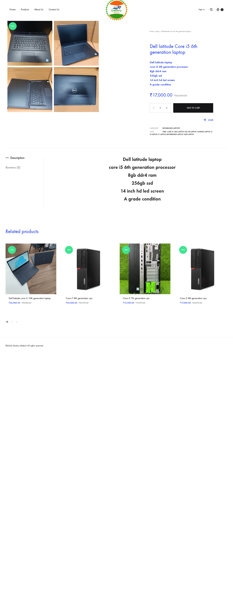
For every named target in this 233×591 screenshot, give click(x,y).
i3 (211, 132)
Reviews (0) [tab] (13, 167)
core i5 (170, 132)
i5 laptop (153, 134)
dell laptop (179, 132)
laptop (163, 134)
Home (13, 9)
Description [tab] (17, 158)
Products (25, 9)
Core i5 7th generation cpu (136, 298)
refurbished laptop (175, 134)
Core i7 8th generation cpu (79, 298)
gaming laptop (203, 132)
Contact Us (54, 9)
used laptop (189, 134)
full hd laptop (190, 132)
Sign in (202, 9)
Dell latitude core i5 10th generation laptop (30, 298)
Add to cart (193, 107)
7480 (164, 132)
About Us (38, 9)
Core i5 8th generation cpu (193, 298)
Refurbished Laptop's (171, 128)
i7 (158, 134)
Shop (157, 31)
